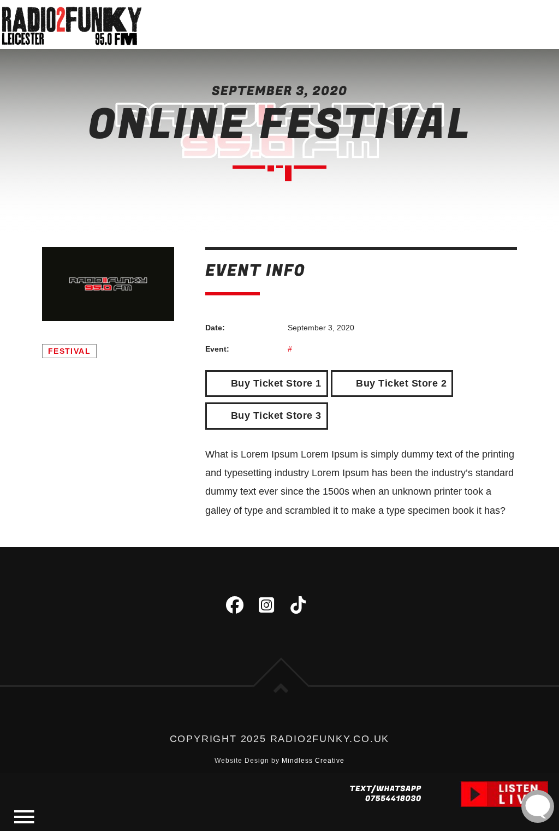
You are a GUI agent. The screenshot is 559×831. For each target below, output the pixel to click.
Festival (69, 351)
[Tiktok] (298, 605)
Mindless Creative (313, 760)
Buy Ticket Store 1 (275, 383)
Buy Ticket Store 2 (400, 383)
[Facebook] (235, 605)
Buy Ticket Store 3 (275, 415)
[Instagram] (266, 605)
